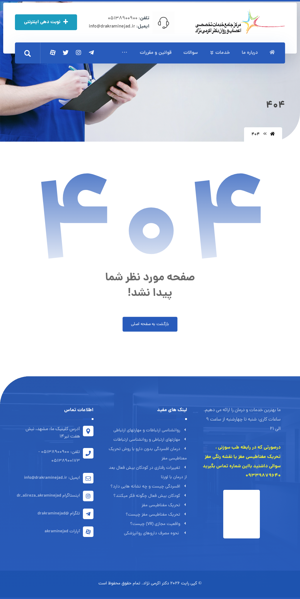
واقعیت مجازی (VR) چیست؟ (155, 524)
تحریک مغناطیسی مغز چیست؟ (153, 515)
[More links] (124, 52)
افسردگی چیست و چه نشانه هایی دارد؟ (145, 486)
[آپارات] (53, 53)
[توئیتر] (65, 53)
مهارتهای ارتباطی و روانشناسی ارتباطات (146, 440)
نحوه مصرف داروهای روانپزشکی (152, 533)
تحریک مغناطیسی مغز (161, 505)
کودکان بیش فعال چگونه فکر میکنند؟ (146, 496)
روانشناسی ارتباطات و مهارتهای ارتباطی (146, 430)
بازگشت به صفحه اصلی (150, 324)
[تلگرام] (91, 53)
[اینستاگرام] (78, 53)
